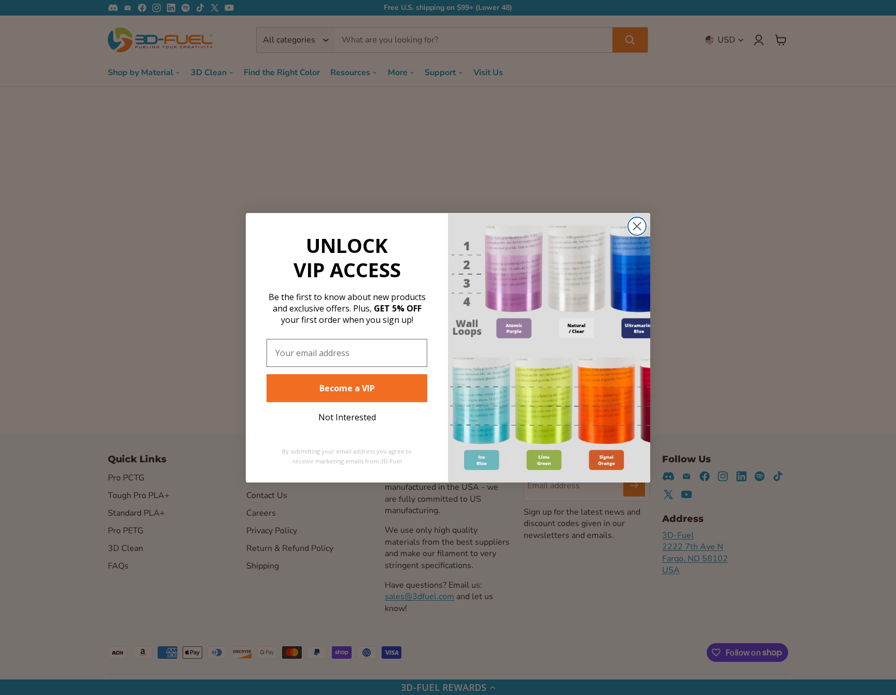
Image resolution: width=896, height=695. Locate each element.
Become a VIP (347, 388)
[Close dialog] (637, 226)
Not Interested (347, 417)
